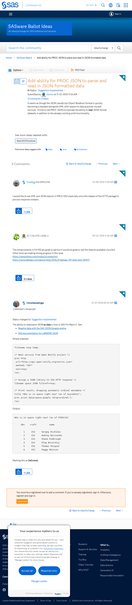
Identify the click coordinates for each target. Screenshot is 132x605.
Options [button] (17, 70)
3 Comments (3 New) (38, 98)
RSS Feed (80, 70)
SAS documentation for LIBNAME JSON (38, 333)
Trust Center (61, 600)
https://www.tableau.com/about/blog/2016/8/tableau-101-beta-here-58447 (51, 260)
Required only (49, 570)
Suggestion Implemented (50, 90)
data (50, 149)
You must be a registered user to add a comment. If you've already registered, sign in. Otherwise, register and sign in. (63, 494)
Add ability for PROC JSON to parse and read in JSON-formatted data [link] (71, 57)
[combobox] (64, 48)
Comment (22, 501)
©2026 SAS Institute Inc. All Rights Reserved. (92, 600)
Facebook (4, 589)
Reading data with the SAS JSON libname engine (42, 328)
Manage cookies (39, 581)
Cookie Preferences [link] (11, 600)
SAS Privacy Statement (53, 548)
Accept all (27, 570)
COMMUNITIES (33, 5)
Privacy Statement (27, 600)
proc (65, 149)
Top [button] (14, 524)
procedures (82, 149)
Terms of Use (45, 600)
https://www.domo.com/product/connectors (35, 256)
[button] (17, 81)
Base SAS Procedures (26, 141)
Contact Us (118, 5)
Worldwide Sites (111, 5)
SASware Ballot (24, 57)
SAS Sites (126, 5)
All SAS (90, 5)
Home (9, 57)
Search (103, 5)
